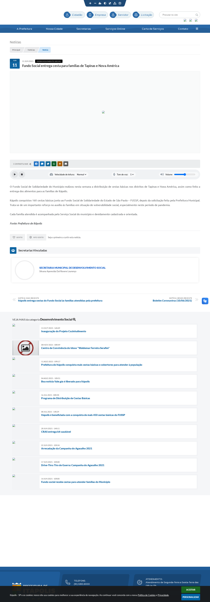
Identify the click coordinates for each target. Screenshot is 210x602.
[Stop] (22, 174)
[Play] (14, 174)
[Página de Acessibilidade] (119, 3)
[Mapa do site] (114, 3)
